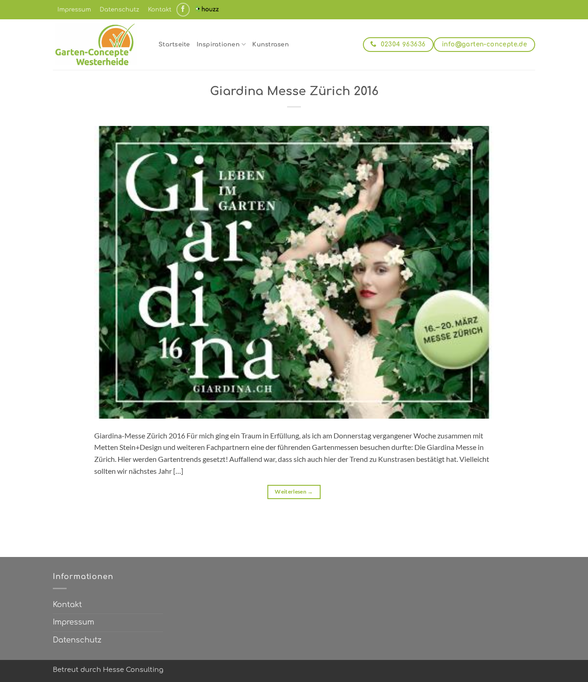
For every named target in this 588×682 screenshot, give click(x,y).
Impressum (74, 9)
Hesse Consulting (133, 669)
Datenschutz (119, 9)
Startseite (174, 44)
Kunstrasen (270, 44)
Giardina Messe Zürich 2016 (294, 91)
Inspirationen (218, 44)
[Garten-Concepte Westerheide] (99, 44)
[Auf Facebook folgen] (183, 9)
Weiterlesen (294, 491)
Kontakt (159, 9)
